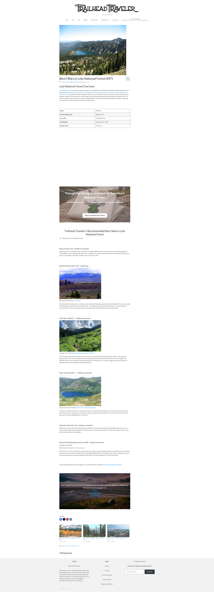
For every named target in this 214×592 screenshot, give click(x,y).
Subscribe (150, 571)
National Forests (82, 81)
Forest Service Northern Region (86, 407)
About (107, 566)
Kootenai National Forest (111, 92)
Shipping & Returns (107, 584)
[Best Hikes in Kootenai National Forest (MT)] (118, 530)
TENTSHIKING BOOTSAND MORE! (95, 493)
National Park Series (74, 566)
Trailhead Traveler (65, 81)
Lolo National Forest (65, 90)
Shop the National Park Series (95, 215)
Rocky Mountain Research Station (84, 353)
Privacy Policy (107, 579)
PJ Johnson (76, 300)
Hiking (77, 81)
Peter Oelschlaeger (78, 448)
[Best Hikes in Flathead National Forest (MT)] (70, 530)
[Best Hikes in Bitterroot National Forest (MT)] (94, 530)
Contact (107, 570)
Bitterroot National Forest (71, 92)
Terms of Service (107, 575)
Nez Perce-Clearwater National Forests (91, 92)
